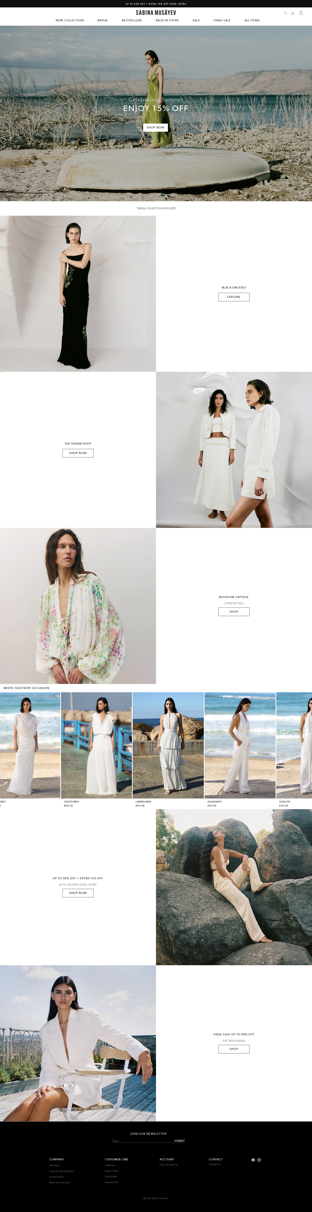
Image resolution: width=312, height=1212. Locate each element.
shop (234, 1049)
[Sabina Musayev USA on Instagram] (253, 1159)
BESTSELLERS (132, 20)
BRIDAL (103, 20)
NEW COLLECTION (70, 20)
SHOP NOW (78, 453)
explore (234, 297)
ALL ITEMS (252, 20)
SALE (196, 20)
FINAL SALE (222, 20)
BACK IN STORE (167, 20)
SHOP (234, 611)
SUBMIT (179, 1140)
